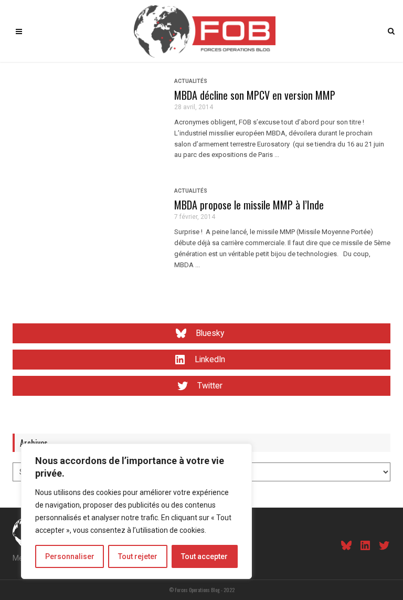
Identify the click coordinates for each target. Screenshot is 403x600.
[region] (136, 511)
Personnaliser (69, 556)
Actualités (190, 81)
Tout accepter (204, 556)
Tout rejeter (137, 556)
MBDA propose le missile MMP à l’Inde (249, 204)
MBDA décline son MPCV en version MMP (254, 95)
